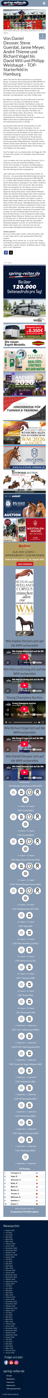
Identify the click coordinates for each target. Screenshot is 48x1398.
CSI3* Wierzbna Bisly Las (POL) (25, 943)
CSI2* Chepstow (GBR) (25, 978)
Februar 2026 (10, 1243)
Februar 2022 (10, 1350)
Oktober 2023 (10, 1306)
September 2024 (11, 1281)
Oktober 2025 (10, 1252)
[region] (24, 602)
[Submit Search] (5, 263)
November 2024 (11, 1277)
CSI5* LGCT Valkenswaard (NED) (25, 1030)
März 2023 (9, 1321)
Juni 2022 (9, 1341)
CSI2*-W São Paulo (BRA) (25, 1116)
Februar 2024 (10, 1297)
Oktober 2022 (10, 1332)
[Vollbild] (43, 722)
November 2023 (11, 1304)
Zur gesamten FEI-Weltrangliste (25, 1211)
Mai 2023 (9, 1317)
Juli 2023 (9, 1312)
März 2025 (9, 1268)
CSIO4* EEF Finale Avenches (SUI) (25, 1047)
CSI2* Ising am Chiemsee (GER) (25, 1133)
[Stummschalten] (39, 722)
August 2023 (10, 1310)
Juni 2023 (9, 1315)
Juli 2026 (9, 1232)
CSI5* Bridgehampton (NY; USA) (25, 909)
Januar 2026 (10, 1246)
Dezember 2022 (11, 1328)
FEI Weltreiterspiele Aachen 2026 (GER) (25, 786)
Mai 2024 (9, 1290)
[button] (6, 253)
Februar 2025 (10, 1270)
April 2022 (9, 1346)
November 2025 (11, 1250)
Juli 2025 (9, 1259)
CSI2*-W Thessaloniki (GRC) (25, 1099)
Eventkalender (25, 782)
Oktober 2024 (10, 1279)
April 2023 (9, 1319)
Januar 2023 (10, 1326)
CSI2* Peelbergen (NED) (25, 1150)
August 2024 (10, 1284)
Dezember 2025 (11, 1248)
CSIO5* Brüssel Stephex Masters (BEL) (25, 884)
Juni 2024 (9, 1288)
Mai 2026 (9, 1237)
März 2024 (9, 1295)
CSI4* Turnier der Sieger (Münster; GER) (25, 1064)
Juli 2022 (9, 1339)
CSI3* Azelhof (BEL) (25, 810)
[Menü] (44, 3)
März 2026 (9, 1241)
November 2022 (11, 1330)
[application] (24, 713)
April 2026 (9, 1239)
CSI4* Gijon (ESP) (25, 926)
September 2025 (11, 1255)
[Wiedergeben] (6, 722)
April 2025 (9, 1266)
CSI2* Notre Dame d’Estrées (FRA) (25, 860)
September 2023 (11, 1308)
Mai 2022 (9, 1344)
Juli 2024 (9, 1286)
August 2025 (10, 1257)
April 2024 (9, 1292)
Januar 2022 (10, 1353)
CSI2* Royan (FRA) (25, 995)
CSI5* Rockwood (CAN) (25, 1012)
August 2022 (10, 1337)
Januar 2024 (10, 1299)
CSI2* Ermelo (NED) (25, 835)
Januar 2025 (10, 1272)
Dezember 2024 (11, 1275)
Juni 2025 (9, 1261)
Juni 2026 (9, 1235)
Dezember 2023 (11, 1301)
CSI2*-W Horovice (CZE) (25, 961)
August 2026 (10, 1230)
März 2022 (9, 1348)
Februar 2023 (10, 1324)
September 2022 (11, 1335)
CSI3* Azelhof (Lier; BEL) (25, 1081)
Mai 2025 (9, 1264)
